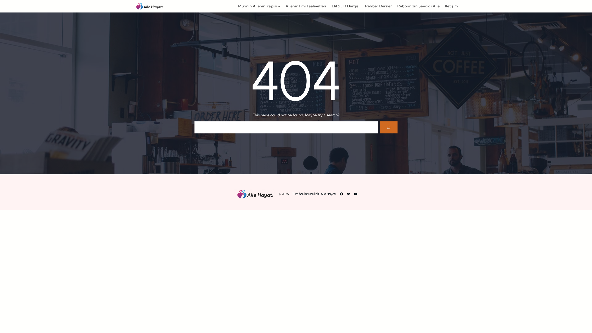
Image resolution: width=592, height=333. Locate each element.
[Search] (389, 127)
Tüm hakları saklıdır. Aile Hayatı (314, 194)
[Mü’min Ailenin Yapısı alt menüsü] (279, 6)
